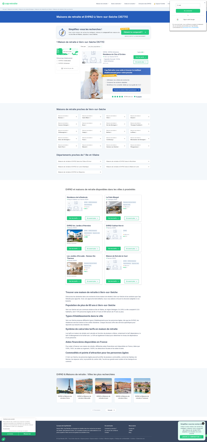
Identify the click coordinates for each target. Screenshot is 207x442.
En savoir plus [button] (140, 62)
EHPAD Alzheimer (64, 63)
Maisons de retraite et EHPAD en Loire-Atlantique (73, 167)
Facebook (131, 428)
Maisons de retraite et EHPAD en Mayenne (71, 172)
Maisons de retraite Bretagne (26, 9)
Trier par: (83, 46)
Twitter (130, 430)
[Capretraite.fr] (9, 3)
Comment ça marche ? (111, 428)
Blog (130, 432)
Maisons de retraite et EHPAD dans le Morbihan (121, 161)
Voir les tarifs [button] (140, 57)
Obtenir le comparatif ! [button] (132, 31)
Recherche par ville (68, 68)
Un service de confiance (111, 430)
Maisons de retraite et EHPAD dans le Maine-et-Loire (122, 167)
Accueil (5, 9)
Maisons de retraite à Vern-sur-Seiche (63, 9)
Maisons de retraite (13, 9)
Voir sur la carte (67, 51)
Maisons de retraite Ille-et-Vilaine (43, 9)
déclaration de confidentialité (191, 27)
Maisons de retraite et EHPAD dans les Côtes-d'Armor (74, 161)
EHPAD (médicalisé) (65, 60)
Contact (107, 432)
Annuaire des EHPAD (145, 3)
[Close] (203, 423)
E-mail (179, 5)
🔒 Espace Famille (159, 3)
